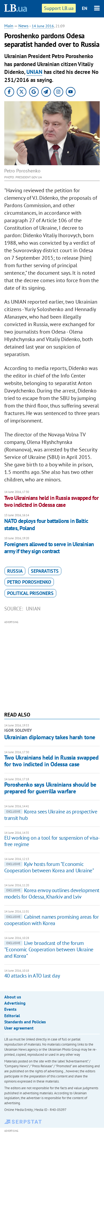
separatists (45, 571)
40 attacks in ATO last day (32, 975)
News (23, 25)
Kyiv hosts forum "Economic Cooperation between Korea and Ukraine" (49, 867)
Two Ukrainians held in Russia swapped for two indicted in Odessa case (51, 501)
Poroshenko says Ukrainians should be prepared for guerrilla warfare (50, 788)
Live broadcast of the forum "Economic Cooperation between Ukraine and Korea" (48, 949)
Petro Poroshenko (29, 582)
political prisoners (30, 593)
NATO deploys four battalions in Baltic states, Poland (46, 524)
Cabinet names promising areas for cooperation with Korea (51, 920)
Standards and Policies (25, 1021)
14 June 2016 (43, 26)
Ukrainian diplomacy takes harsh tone (49, 737)
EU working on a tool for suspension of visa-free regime (52, 841)
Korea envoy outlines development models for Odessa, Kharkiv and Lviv (51, 893)
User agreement (19, 1028)
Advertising (15, 1003)
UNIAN (34, 72)
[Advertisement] (52, 665)
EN (84, 8)
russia (15, 571)
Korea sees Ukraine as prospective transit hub (50, 814)
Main (8, 25)
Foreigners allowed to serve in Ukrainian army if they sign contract (49, 548)
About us (12, 997)
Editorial (12, 1015)
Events (10, 1009)
